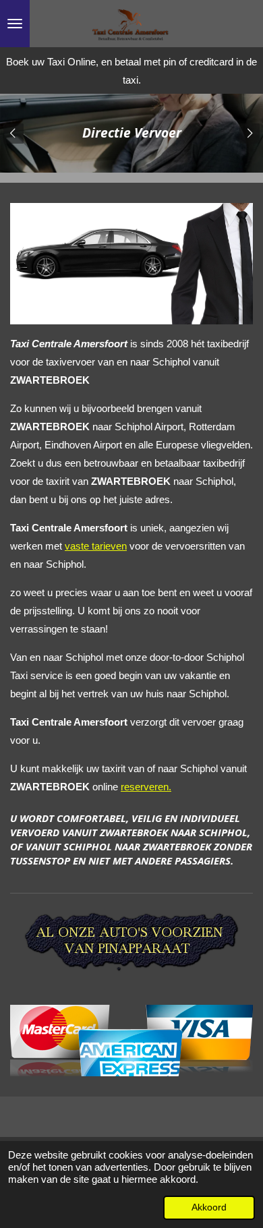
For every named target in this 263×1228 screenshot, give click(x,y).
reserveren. (146, 786)
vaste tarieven (96, 546)
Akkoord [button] (209, 1207)
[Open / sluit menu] (15, 23)
